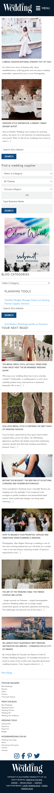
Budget (4, 732)
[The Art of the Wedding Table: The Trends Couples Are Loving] (27, 575)
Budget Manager (22, 300)
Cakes (4, 691)
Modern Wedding (27, 768)
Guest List (36, 300)
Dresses (4, 689)
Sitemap (5, 750)
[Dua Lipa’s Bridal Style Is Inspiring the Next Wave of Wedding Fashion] (27, 408)
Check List (5, 729)
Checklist (9, 300)
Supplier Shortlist (20, 303)
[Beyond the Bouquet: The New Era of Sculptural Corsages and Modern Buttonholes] (27, 466)
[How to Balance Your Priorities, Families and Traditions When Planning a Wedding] (27, 521)
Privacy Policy (26, 783)
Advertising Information (10, 745)
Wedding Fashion (8, 708)
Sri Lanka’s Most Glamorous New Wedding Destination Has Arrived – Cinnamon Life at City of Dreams (26, 646)
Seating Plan (6, 724)
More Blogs (7, 672)
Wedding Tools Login (9, 740)
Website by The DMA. (34, 780)
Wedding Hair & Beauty (10, 716)
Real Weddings (7, 686)
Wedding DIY (6, 713)
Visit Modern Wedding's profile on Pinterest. (26, 324)
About (4, 742)
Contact (4, 748)
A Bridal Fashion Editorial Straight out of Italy (26, 62)
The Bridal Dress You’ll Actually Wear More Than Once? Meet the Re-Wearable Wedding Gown (24, 367)
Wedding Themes (8, 710)
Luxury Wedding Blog (31, 786)
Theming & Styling (8, 697)
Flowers (4, 694)
